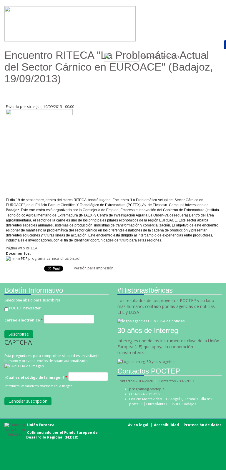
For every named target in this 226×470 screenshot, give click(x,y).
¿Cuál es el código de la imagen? (35, 377)
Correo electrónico (23, 320)
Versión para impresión (93, 268)
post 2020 (170, 56)
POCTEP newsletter (25, 308)
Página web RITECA (21, 248)
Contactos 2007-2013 (176, 381)
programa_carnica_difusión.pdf (54, 258)
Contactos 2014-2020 (135, 381)
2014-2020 (148, 56)
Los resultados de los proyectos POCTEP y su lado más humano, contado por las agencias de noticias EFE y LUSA (166, 306)
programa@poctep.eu (148, 388)
